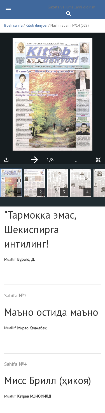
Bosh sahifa (13, 25)
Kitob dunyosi (36, 25)
